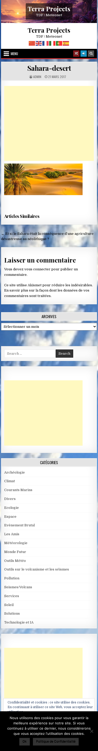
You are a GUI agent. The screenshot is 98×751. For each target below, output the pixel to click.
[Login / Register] (83, 53)
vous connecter (37, 269)
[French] (45, 43)
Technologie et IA (18, 622)
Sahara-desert (49, 68)
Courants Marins (18, 490)
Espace (10, 517)
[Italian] (52, 43)
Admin (37, 76)
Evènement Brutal (19, 525)
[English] (39, 43)
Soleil (9, 605)
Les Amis (11, 534)
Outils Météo (15, 561)
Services (11, 596)
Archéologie (14, 472)
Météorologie (15, 543)
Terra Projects (49, 8)
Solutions (12, 613)
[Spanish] (66, 43)
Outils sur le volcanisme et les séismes (36, 569)
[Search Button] (91, 53)
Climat (9, 481)
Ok (24, 741)
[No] (91, 731)
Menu (14, 53)
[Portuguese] (59, 43)
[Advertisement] (49, 123)
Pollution (11, 578)
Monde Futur (15, 552)
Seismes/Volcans (18, 587)
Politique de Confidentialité (56, 741)
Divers (10, 499)
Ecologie (11, 508)
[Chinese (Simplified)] (32, 43)
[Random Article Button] (76, 53)
